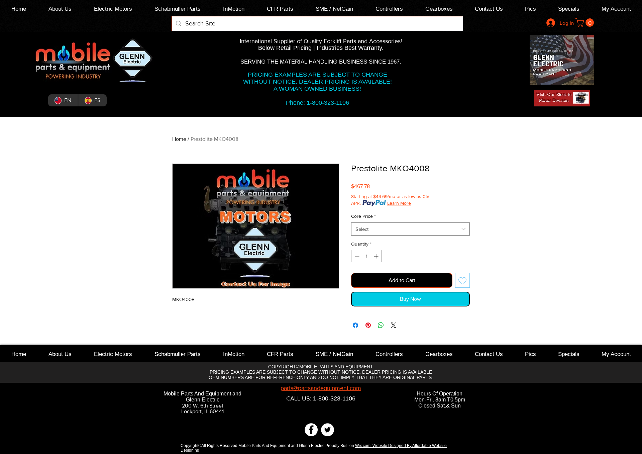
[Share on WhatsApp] (381, 325)
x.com (366, 445)
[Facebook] (311, 429)
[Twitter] (327, 429)
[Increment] (376, 256)
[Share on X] (394, 325)
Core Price (363, 216)
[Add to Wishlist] (462, 280)
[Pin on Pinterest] (368, 325)
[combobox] (410, 229)
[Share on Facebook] (355, 325)
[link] (585, 22)
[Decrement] (356, 256)
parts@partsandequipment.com (321, 388)
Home (179, 139)
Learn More (399, 203)
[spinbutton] (366, 256)
